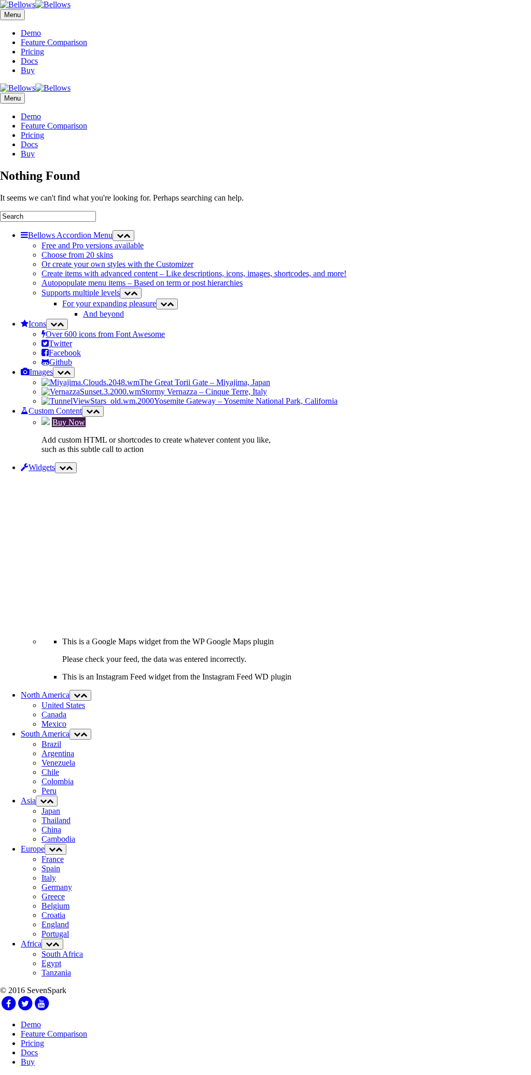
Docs (29, 60)
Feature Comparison (54, 42)
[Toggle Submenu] (123, 235)
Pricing (32, 51)
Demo (31, 33)
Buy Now (68, 422)
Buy (28, 70)
